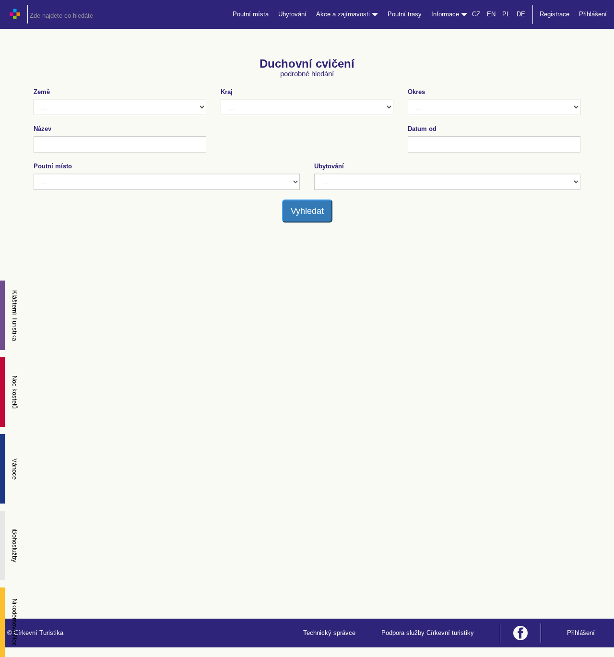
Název (42, 128)
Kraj (227, 91)
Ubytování (292, 14)
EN (491, 14)
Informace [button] (446, 14)
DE (521, 14)
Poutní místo (53, 166)
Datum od (422, 128)
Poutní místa (251, 14)
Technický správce (329, 632)
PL (506, 14)
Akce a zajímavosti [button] (344, 14)
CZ (476, 14)
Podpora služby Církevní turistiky (427, 632)
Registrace (554, 14)
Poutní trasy (405, 14)
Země (42, 91)
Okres (416, 91)
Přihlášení (593, 14)
